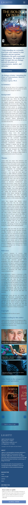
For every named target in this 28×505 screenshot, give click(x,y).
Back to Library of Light (10, 424)
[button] (24, 2)
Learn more (4, 497)
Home (2, 474)
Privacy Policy (4, 487)
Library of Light (4, 476)
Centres (3, 478)
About (2, 481)
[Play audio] (25, 71)
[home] (11, 2)
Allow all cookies (14, 501)
